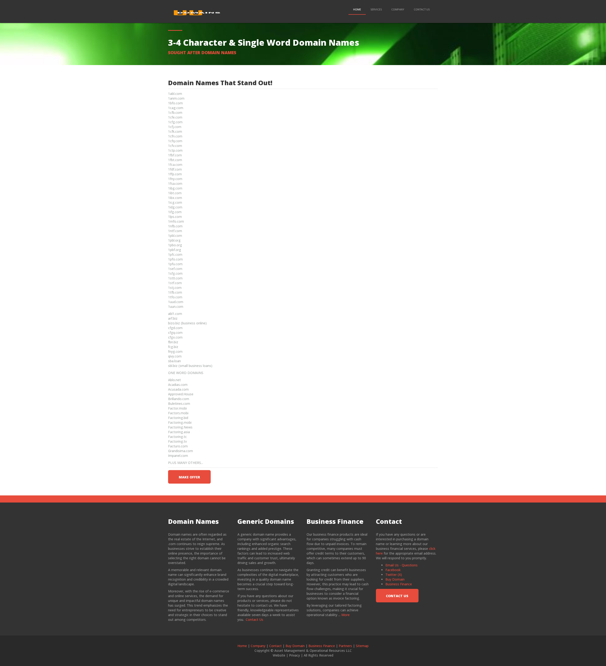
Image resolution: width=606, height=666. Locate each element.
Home (357, 9)
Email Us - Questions (401, 565)
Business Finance (398, 584)
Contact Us (422, 9)
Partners (345, 646)
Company (397, 9)
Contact (275, 646)
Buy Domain (395, 579)
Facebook (393, 570)
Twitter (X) (393, 574)
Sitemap (362, 646)
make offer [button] (189, 477)
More (345, 615)
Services (376, 9)
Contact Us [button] (397, 596)
